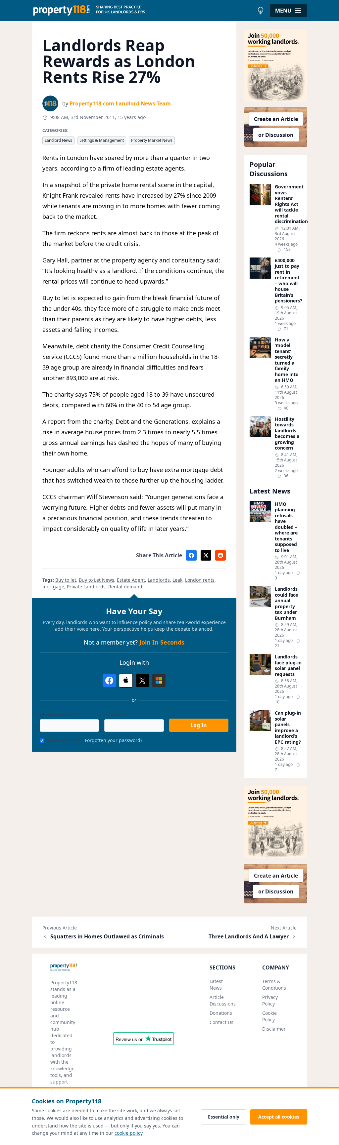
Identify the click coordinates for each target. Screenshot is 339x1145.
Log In (198, 725)
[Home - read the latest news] (143, 10)
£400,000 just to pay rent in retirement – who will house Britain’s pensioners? (288, 280)
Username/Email (58, 714)
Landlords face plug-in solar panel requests (288, 665)
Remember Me (63, 740)
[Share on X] (206, 555)
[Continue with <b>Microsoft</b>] (159, 680)
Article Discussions (223, 1000)
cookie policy (128, 1133)
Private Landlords (86, 586)
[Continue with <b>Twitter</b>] (142, 680)
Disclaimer (274, 1029)
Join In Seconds (161, 642)
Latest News (216, 984)
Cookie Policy (269, 1016)
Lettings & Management (101, 140)
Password (114, 714)
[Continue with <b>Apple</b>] (125, 680)
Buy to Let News (96, 580)
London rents (200, 580)
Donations (221, 1013)
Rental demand (125, 586)
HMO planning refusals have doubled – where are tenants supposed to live (286, 527)
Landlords (159, 580)
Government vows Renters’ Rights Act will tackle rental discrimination (288, 204)
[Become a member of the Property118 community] (275, 65)
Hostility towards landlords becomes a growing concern (287, 433)
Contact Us (221, 1022)
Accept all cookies (278, 1117)
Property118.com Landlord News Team (120, 103)
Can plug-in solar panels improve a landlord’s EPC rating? (288, 727)
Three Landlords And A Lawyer (249, 936)
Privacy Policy (270, 1000)
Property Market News (151, 140)
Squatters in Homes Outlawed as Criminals (107, 936)
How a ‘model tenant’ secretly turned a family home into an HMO (287, 360)
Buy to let (65, 580)
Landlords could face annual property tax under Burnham (286, 603)
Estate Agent (131, 580)
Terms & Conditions (274, 984)
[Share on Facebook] (191, 555)
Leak (177, 580)
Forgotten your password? (113, 740)
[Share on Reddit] (220, 555)
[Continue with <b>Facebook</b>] (109, 680)
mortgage (53, 586)
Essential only (223, 1117)
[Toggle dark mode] (260, 10)
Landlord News (58, 140)
